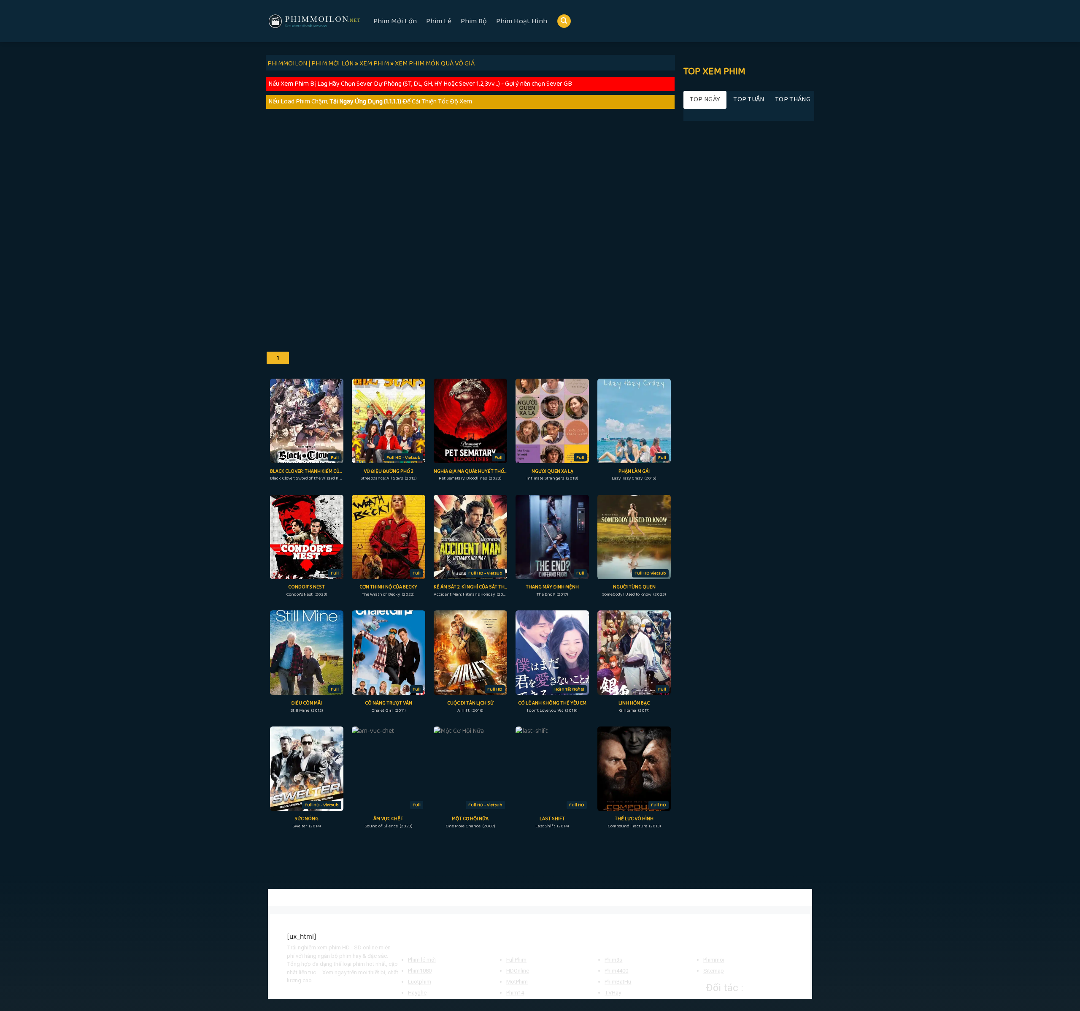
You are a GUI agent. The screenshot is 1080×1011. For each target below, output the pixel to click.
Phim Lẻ (438, 21)
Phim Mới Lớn (395, 21)
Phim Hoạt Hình (521, 21)
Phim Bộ (474, 21)
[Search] (564, 21)
